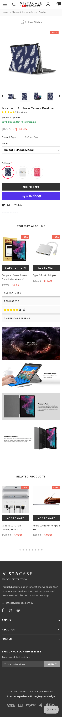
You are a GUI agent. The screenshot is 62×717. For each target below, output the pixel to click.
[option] (31, 59)
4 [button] (29, 550)
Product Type (9, 137)
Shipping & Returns (17, 318)
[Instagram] (11, 610)
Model (5, 143)
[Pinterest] (19, 610)
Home (5, 12)
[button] (8, 112)
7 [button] (38, 550)
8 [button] (42, 550)
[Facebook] (4, 610)
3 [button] (26, 550)
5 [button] (32, 550)
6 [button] (35, 550)
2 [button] (23, 550)
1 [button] (20, 550)
